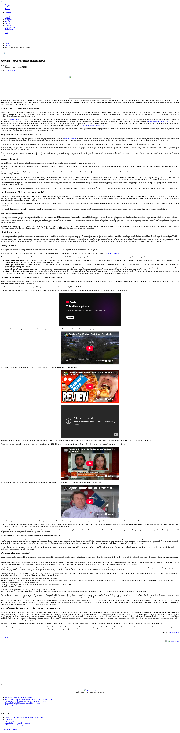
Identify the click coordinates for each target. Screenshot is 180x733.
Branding (8, 25)
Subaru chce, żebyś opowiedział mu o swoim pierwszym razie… (26, 701)
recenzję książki (113, 253)
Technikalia (9, 29)
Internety (8, 23)
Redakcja (8, 7)
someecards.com (173, 632)
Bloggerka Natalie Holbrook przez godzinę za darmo (22, 703)
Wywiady (8, 18)
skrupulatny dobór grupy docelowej (93, 125)
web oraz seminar (70, 139)
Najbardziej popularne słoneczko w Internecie (20, 705)
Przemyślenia (9, 16)
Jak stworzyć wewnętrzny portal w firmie (18, 697)
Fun (6, 31)
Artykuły (8, 12)
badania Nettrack (15, 119)
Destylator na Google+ (10, 729)
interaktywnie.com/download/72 (158, 121)
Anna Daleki (10, 70)
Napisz (7, 9)
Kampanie (8, 20)
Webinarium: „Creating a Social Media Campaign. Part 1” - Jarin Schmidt (29, 699)
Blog (6, 33)
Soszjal (7, 21)
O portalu (8, 5)
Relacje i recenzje (11, 27)
